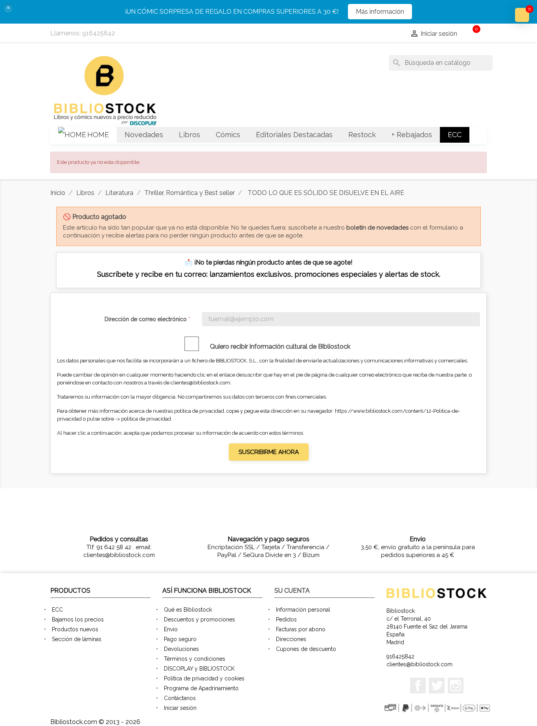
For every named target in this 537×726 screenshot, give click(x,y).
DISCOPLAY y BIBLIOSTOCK (199, 668)
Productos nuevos (75, 629)
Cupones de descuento (306, 649)
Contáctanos (180, 698)
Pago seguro (180, 639)
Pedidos (286, 619)
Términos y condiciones (194, 659)
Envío (171, 629)
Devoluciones (181, 649)
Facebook (418, 685)
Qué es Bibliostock (188, 610)
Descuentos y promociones (199, 619)
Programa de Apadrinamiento (201, 688)
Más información (380, 11)
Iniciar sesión (180, 708)
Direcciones (291, 639)
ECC (57, 610)
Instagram (455, 685)
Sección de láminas (76, 639)
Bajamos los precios (78, 619)
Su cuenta (292, 590)
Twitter (437, 685)
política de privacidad (146, 419)
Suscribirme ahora (269, 452)
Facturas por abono (301, 629)
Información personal (303, 610)
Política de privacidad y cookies (204, 678)
